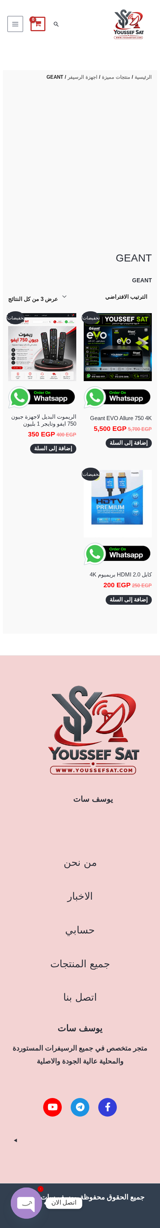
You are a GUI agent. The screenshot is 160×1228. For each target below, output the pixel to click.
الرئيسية (143, 77)
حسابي (80, 930)
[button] (56, 24)
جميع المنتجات (80, 963)
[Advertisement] (80, 167)
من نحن (80, 862)
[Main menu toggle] (15, 24)
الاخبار (80, 896)
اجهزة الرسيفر (82, 77)
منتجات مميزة (116, 77)
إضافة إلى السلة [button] (129, 443)
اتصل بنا (80, 997)
